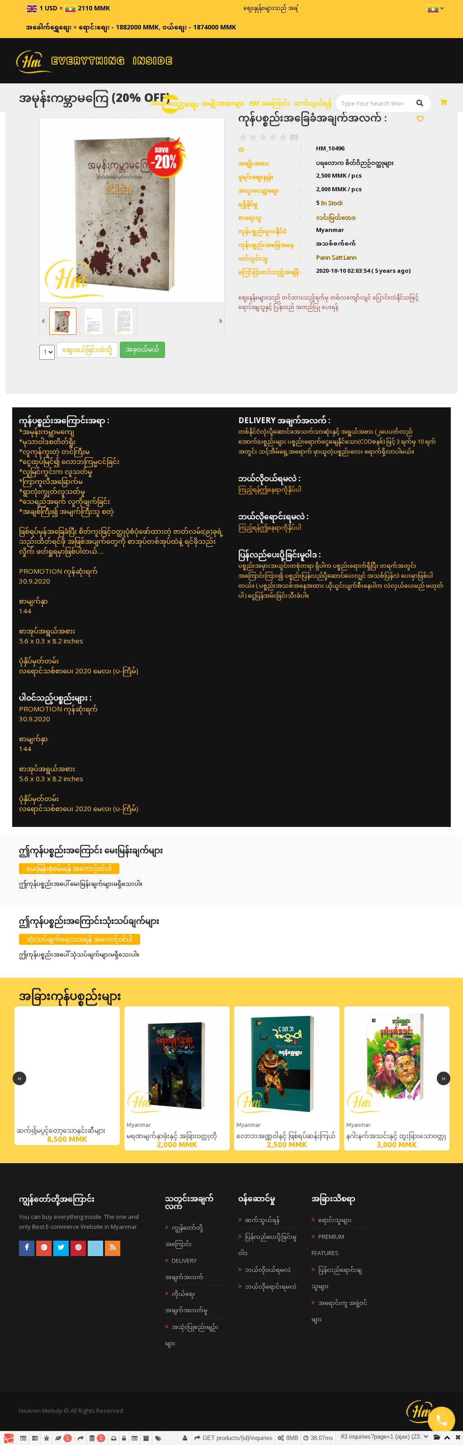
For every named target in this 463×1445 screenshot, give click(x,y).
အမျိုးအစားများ (223, 103)
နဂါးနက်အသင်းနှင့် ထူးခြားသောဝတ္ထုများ (396, 1137)
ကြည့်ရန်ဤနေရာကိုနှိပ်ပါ (269, 489)
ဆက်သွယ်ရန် (312, 103)
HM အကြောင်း (269, 103)
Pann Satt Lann (336, 257)
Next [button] (443, 1078)
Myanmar (139, 1125)
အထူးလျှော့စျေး (174, 103)
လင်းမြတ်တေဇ (335, 217)
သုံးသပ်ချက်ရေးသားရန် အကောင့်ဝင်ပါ (79, 939)
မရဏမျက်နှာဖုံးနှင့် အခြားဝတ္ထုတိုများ (172, 1137)
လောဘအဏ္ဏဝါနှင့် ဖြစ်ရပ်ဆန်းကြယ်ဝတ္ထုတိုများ (285, 1137)
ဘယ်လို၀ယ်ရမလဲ (268, 1270)
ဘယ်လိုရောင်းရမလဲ (271, 1286)
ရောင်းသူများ (335, 1220)
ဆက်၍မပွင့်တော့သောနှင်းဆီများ (61, 1130)
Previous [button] (19, 1078)
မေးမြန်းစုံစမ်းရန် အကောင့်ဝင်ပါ (69, 868)
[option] (67, 1075)
